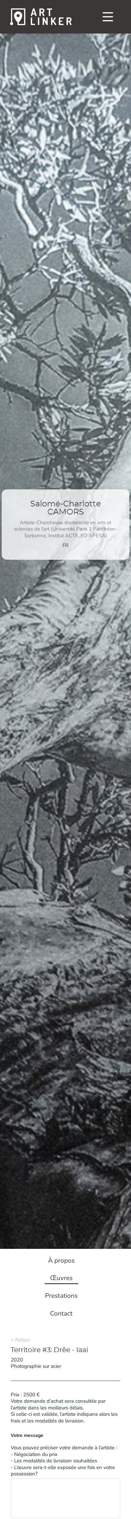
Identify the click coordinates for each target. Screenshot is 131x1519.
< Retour (20, 1339)
